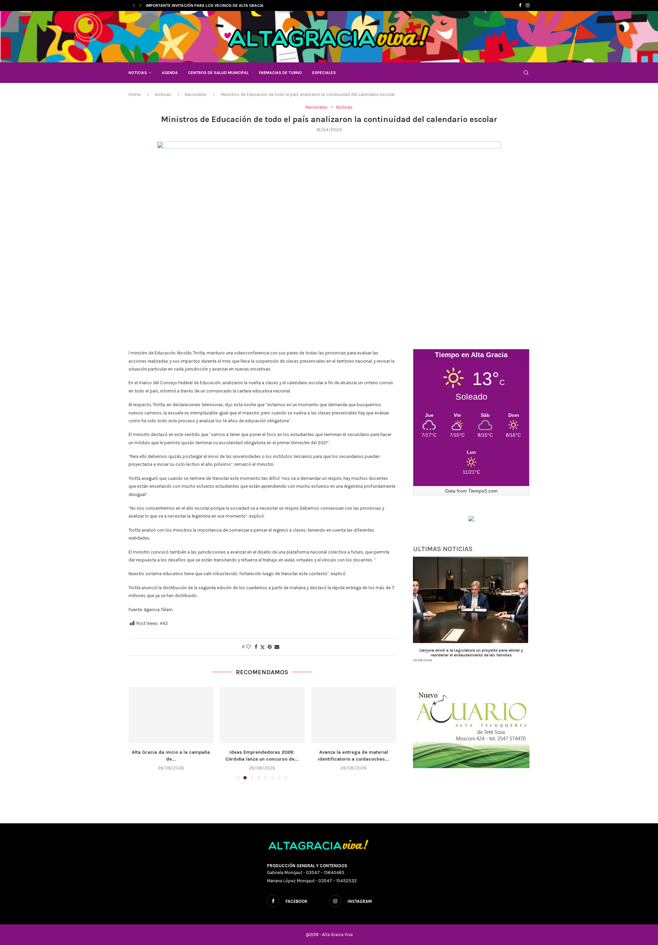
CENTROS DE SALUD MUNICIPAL (218, 72)
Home (135, 94)
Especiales (324, 72)
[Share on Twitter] (262, 647)
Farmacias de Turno (280, 72)
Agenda (170, 72)
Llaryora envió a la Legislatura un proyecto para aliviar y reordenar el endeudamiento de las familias (471, 652)
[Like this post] (248, 647)
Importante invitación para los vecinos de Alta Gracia (205, 5)
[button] (134, 5)
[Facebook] (520, 5)
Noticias (138, 72)
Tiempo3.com (483, 491)
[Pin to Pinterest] (270, 647)
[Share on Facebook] (256, 647)
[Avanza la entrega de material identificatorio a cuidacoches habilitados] (353, 715)
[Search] (526, 73)
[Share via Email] (277, 647)
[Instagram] (527, 5)
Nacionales (196, 94)
